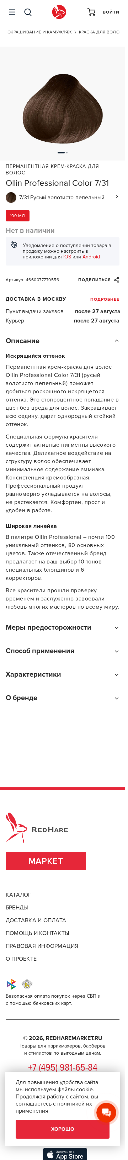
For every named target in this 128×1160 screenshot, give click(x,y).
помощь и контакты (37, 933)
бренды (17, 907)
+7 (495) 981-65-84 (62, 1068)
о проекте (21, 958)
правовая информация (42, 946)
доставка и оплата (36, 920)
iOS (67, 257)
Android (91, 257)
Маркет (46, 861)
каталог (19, 894)
